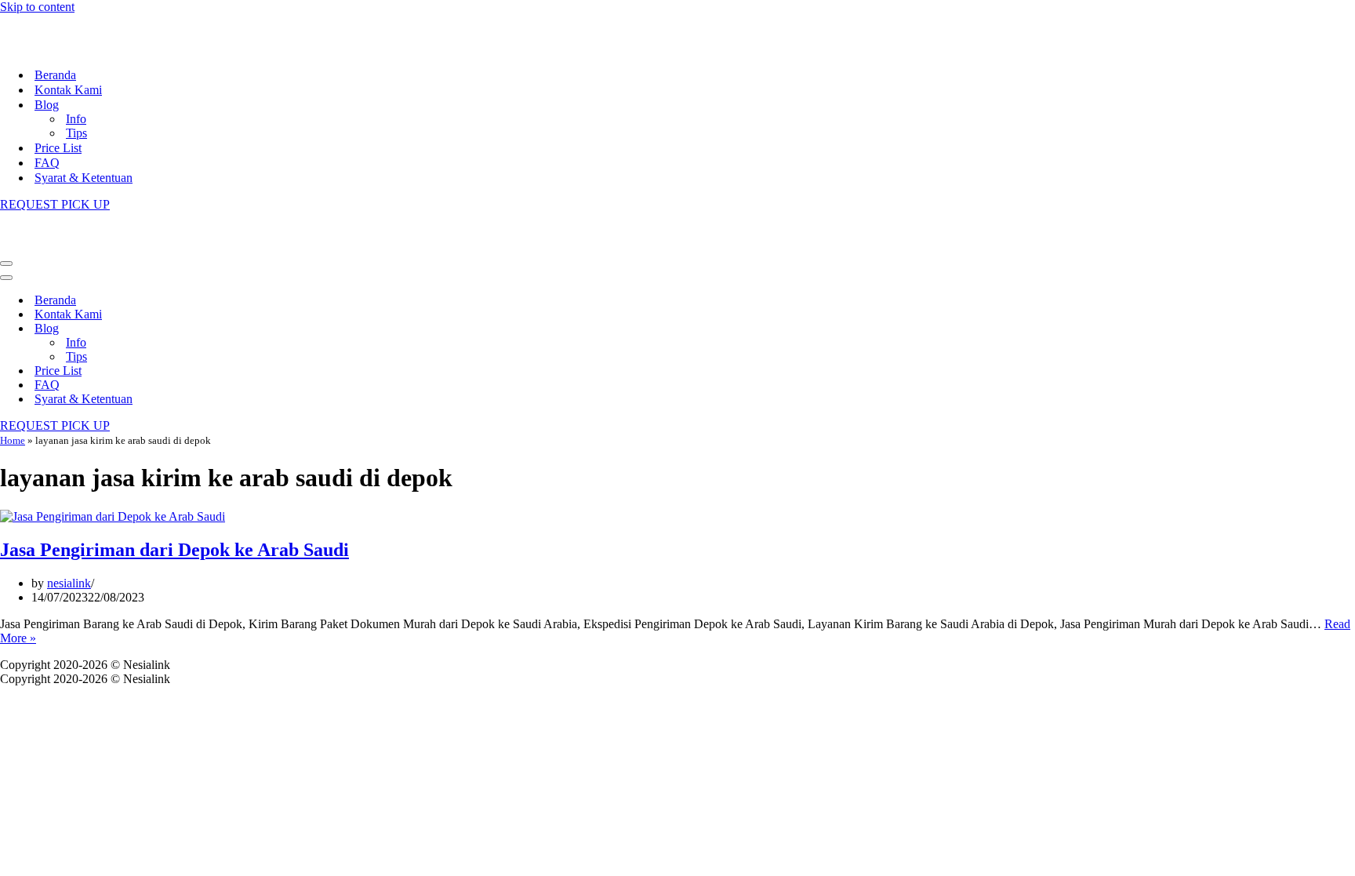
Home (12, 440)
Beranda (55, 75)
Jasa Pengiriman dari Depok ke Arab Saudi (174, 550)
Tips (76, 133)
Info (76, 118)
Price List (58, 147)
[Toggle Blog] (274, 329)
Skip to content (37, 6)
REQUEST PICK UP (55, 204)
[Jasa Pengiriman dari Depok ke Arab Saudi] (112, 516)
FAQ (47, 162)
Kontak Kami (68, 89)
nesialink (69, 583)
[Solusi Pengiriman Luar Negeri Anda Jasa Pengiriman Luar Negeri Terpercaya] (78, 47)
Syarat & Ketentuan (84, 177)
